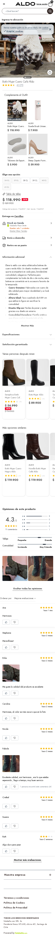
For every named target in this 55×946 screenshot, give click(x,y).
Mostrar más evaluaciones (27, 859)
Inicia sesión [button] (42, 4)
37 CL (16, 180)
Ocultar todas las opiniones (27, 588)
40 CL (44, 180)
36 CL (6, 180)
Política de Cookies (14, 902)
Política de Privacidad (15, 907)
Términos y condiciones (16, 897)
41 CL (6, 187)
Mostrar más (27, 325)
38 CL (25, 180)
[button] (27, 11)
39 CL (34, 180)
